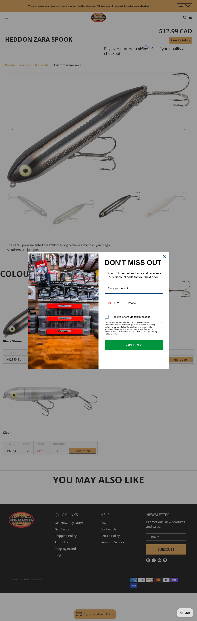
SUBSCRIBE (134, 345)
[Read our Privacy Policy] (161, 323)
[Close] (164, 256)
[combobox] (113, 303)
